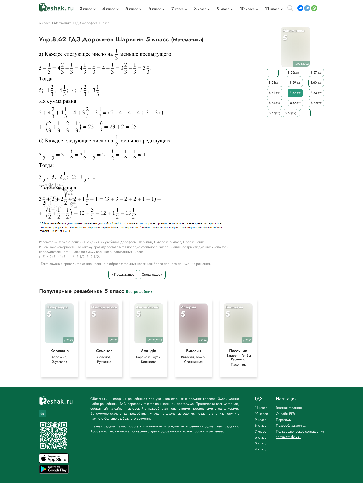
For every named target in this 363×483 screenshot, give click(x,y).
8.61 (274, 92)
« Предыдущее (122, 274)
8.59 (295, 82)
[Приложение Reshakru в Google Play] (54, 472)
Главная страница (289, 407)
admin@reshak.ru (288, 436)
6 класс (260, 437)
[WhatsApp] (314, 8)
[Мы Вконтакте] (42, 413)
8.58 (274, 82)
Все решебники (140, 291)
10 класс (261, 413)
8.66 (316, 102)
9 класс (260, 419)
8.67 (274, 113)
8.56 (293, 72)
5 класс (260, 443)
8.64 (274, 102)
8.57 (316, 72)
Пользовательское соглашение (300, 431)
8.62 (295, 92)
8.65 (295, 102)
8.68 (290, 113)
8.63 (316, 92)
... (272, 72)
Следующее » (152, 274)
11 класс (261, 407)
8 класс (260, 425)
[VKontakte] (300, 8)
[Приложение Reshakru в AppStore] (54, 462)
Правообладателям (291, 425)
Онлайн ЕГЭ (285, 413)
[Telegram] (307, 8)
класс (86, 8)
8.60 (316, 82)
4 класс (260, 449)
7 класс (260, 431)
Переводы (283, 419)
